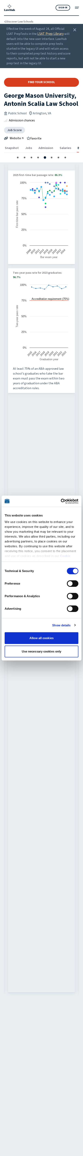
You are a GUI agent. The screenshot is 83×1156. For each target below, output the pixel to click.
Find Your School (41, 82)
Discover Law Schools (19, 22)
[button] (18, 157)
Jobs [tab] (28, 148)
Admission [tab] (45, 148)
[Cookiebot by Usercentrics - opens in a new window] (60, 501)
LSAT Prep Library (50, 33)
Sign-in (62, 7)
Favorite (36, 138)
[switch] (72, 583)
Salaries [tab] (65, 148)
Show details (61, 625)
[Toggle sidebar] (77, 8)
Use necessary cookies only (41, 651)
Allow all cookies (41, 638)
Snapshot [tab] (12, 148)
